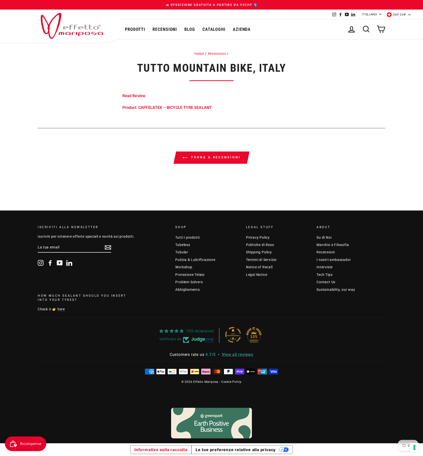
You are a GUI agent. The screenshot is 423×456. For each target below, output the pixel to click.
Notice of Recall (259, 267)
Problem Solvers (189, 282)
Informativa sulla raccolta (161, 449)
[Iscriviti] (108, 247)
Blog (189, 29)
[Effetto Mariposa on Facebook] (50, 263)
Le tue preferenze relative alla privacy (236, 449)
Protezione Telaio (190, 275)
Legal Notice (256, 275)
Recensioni (165, 29)
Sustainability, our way (336, 290)
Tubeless (182, 245)
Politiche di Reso (260, 245)
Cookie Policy (231, 382)
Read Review (134, 96)
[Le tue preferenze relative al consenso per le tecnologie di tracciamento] (414, 447)
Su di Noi (324, 237)
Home (199, 54)
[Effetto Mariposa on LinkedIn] (69, 263)
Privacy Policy (258, 237)
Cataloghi (213, 29)
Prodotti (135, 29)
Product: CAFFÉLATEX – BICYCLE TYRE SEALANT (167, 107)
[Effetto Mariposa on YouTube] (60, 263)
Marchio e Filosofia (333, 245)
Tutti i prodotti (187, 237)
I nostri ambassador (334, 260)
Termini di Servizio (261, 260)
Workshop (183, 267)
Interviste (325, 267)
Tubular (181, 252)
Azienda (242, 29)
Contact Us (326, 282)
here (61, 309)
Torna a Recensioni (214, 157)
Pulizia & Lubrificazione (195, 260)
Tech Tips (324, 275)
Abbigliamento (187, 290)
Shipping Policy (259, 252)
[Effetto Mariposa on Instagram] (41, 263)
